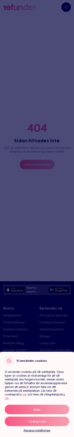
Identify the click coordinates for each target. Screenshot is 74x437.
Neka (37, 409)
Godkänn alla (37, 421)
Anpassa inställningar (37, 430)
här (24, 394)
